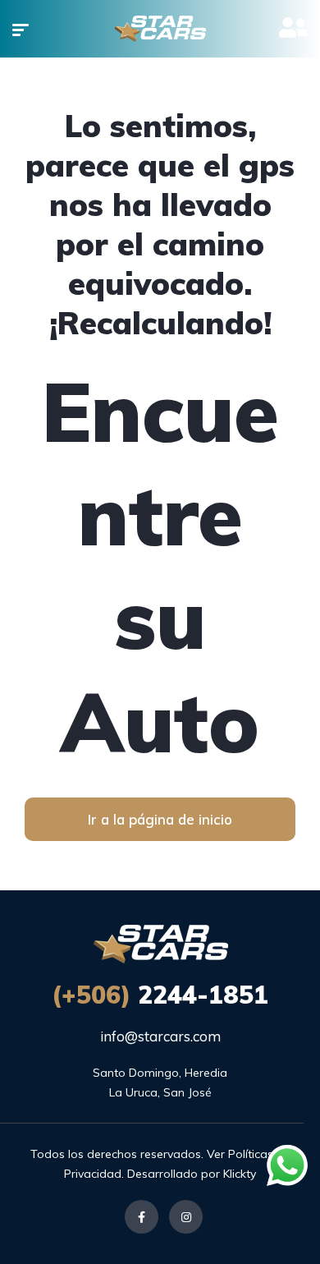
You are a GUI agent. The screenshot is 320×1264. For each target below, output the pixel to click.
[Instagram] (186, 1217)
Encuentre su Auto (160, 566)
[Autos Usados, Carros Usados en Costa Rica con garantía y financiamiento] (160, 29)
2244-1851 (160, 994)
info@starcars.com (160, 1036)
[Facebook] (141, 1217)
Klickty (239, 1173)
